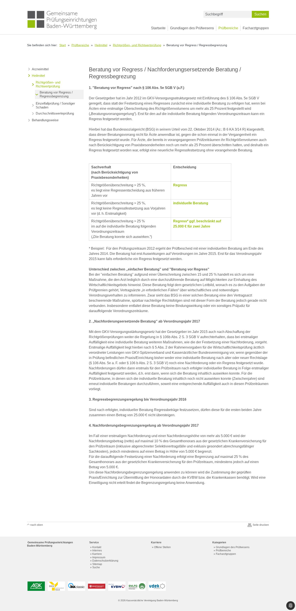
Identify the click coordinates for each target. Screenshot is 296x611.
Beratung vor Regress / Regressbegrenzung (56, 94)
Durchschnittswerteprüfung (55, 113)
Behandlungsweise (45, 120)
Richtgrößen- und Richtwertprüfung (137, 45)
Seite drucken (261, 524)
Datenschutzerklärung (105, 560)
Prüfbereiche (228, 28)
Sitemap (97, 564)
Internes (97, 550)
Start (62, 45)
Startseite (158, 28)
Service (94, 542)
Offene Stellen (162, 547)
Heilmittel (101, 45)
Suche (96, 567)
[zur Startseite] (62, 20)
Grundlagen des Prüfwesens (192, 28)
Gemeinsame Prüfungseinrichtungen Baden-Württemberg (50, 544)
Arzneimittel (40, 69)
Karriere (97, 553)
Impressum (98, 557)
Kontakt (96, 547)
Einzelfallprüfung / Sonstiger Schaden (55, 105)
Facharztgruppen (256, 28)
